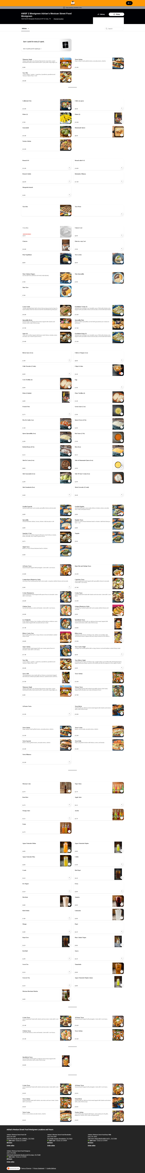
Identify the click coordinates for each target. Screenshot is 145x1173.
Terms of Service (26, 1168)
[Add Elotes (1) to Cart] (69, 121)
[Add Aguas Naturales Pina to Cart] (69, 864)
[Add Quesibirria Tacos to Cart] (121, 627)
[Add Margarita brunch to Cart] (69, 194)
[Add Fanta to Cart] (69, 831)
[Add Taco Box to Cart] (69, 214)
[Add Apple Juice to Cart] (121, 804)
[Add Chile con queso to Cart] (121, 108)
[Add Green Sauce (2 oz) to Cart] (121, 414)
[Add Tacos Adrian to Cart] (121, 681)
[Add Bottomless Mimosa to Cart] (121, 181)
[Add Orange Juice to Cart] (69, 818)
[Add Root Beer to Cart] (69, 804)
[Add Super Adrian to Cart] (69, 654)
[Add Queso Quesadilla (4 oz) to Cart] (69, 440)
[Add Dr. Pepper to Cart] (69, 891)
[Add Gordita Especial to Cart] (69, 513)
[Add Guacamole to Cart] (69, 135)
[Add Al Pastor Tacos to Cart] (69, 573)
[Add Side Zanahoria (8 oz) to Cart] (69, 494)
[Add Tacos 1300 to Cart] (69, 681)
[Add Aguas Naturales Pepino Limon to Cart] (121, 985)
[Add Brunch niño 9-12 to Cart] (121, 167)
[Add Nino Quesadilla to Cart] (121, 281)
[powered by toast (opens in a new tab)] (13, 1168)
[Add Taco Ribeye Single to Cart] (121, 667)
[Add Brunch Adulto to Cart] (69, 181)
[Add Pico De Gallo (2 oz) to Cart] (69, 427)
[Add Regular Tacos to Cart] (121, 527)
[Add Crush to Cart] (69, 877)
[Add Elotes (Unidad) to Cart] (69, 400)
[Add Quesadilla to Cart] (69, 527)
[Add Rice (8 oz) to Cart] (121, 454)
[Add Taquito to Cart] (121, 540)
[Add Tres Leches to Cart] (121, 262)
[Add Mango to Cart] (69, 931)
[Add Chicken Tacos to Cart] (69, 613)
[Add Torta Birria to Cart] (121, 713)
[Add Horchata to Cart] (69, 904)
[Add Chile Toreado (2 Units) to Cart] (69, 373)
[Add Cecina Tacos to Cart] (121, 600)
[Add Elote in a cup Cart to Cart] (121, 248)
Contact (25, 3)
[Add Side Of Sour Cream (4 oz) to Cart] (121, 481)
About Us (11, 3)
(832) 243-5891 (11, 1136)
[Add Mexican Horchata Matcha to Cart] (69, 998)
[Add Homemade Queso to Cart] (121, 135)
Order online (10, 1145)
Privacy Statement (38, 1168)
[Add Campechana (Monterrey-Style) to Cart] (69, 586)
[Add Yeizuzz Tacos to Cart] (121, 694)
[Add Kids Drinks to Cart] (69, 918)
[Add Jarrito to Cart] (121, 818)
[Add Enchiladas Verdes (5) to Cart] (121, 314)
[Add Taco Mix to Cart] (69, 80)
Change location (59, 19)
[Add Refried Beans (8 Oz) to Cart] (69, 454)
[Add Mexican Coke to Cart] (69, 791)
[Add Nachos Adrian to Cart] (69, 148)
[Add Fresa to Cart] (121, 891)
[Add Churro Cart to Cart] (121, 235)
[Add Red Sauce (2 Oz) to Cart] (121, 440)
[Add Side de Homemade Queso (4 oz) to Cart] (121, 467)
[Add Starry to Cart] (121, 958)
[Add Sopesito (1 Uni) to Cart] (69, 540)
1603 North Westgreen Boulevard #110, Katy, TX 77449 (23, 1155)
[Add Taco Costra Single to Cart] (121, 654)
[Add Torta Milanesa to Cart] (69, 761)
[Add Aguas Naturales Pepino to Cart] (121, 850)
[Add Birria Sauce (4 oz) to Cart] (69, 360)
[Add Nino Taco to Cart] (69, 294)
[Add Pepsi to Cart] (121, 931)
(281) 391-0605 (92, 1136)
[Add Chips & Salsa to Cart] (121, 373)
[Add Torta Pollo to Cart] (121, 748)
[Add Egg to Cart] (121, 387)
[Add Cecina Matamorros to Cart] (69, 600)
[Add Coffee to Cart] (121, 864)
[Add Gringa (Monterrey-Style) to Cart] (121, 613)
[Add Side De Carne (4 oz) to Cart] (69, 467)
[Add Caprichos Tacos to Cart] (121, 586)
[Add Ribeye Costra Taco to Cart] (69, 640)
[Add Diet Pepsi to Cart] (121, 877)
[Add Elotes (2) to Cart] (121, 121)
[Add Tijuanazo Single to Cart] (69, 66)
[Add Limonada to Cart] (121, 918)
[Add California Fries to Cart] (69, 108)
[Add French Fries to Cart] (69, 414)
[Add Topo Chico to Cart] (121, 791)
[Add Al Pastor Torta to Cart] (69, 713)
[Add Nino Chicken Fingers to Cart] (69, 281)
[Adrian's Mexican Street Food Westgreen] (73, 3)
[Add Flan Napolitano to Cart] (69, 262)
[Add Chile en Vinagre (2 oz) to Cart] (121, 360)
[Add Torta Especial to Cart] (69, 748)
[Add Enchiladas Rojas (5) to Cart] (121, 340)
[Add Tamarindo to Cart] (121, 971)
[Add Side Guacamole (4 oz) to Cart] (69, 481)
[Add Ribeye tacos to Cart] (121, 640)
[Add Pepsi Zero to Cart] (69, 944)
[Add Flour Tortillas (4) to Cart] (121, 400)
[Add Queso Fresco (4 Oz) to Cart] (121, 427)
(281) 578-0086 (11, 1153)
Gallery (18, 3)
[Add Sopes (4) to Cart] (69, 340)
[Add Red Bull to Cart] (69, 958)
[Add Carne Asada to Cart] (69, 314)
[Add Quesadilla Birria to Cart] (69, 327)
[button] (33, 3)
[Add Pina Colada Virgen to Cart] (121, 944)
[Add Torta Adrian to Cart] (121, 66)
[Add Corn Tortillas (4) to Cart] (69, 387)
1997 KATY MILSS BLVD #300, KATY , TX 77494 (102, 1138)
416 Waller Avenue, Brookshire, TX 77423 (59, 1138)
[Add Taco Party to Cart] (121, 214)
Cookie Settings (51, 1168)
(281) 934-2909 (51, 1136)
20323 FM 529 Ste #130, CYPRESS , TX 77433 (20, 1138)
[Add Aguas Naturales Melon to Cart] (69, 850)
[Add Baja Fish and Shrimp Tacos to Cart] (121, 573)
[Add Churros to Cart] (69, 248)
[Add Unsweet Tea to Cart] (69, 985)
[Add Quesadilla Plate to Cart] (121, 327)
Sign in (136, 3)
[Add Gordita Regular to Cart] (121, 513)
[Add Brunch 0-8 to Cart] (69, 167)
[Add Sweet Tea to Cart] (69, 971)
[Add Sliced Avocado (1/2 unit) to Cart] (121, 494)
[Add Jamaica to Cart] (121, 904)
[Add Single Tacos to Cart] (69, 554)
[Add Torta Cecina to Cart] (121, 735)
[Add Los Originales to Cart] (69, 627)
